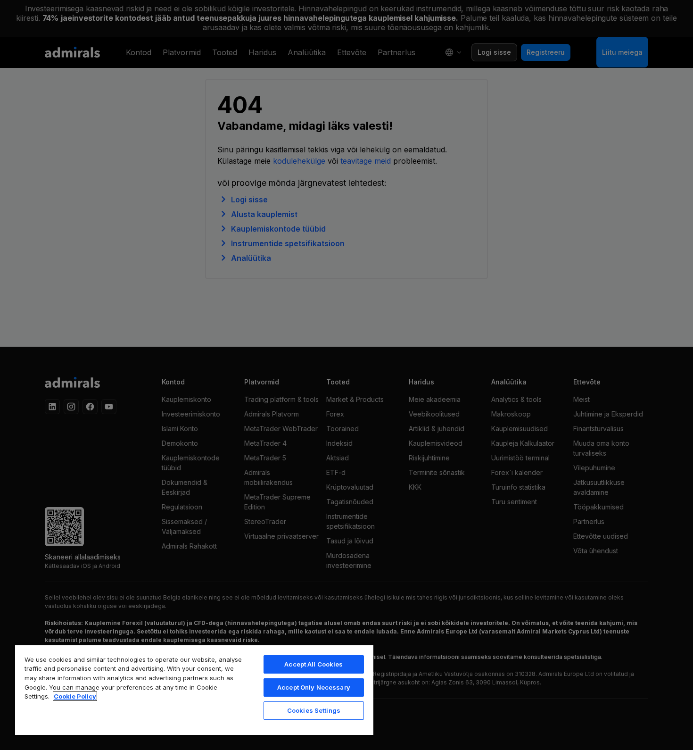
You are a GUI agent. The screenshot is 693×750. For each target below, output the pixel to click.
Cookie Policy (75, 696)
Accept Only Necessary (313, 687)
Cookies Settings (313, 710)
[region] (194, 689)
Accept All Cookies (313, 664)
